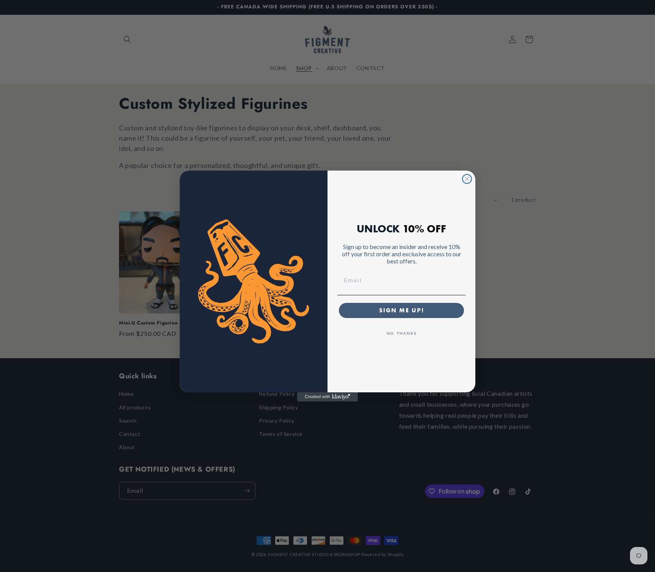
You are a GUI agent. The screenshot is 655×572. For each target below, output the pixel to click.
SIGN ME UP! (401, 310)
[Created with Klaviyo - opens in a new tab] (327, 396)
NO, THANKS (402, 333)
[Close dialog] (467, 178)
